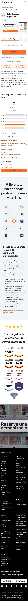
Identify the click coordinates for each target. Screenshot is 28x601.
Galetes (21, 592)
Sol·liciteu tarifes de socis (14, 171)
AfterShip (4, 7)
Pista (15, 52)
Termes (9, 592)
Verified (13, 133)
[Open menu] (25, 2)
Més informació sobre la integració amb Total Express (12, 311)
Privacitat (3, 592)
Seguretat (15, 592)
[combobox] (14, 161)
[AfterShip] (7, 2)
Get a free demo (9, 30)
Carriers (11, 7)
